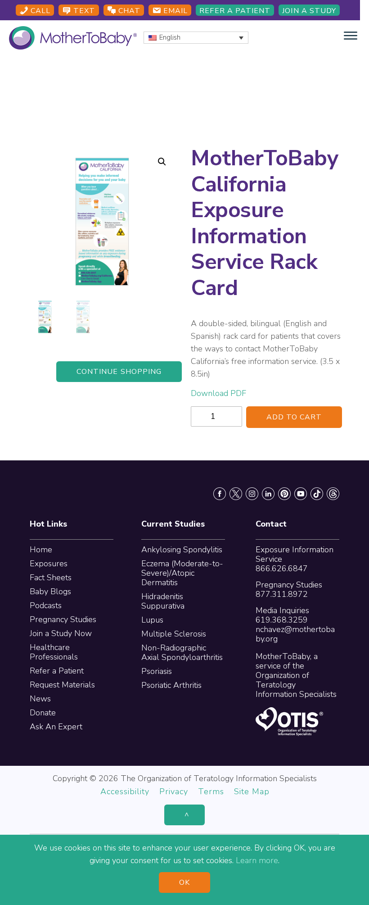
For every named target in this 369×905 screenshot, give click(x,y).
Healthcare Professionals (54, 652)
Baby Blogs (50, 591)
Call (39, 11)
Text (83, 11)
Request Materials (62, 684)
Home (41, 549)
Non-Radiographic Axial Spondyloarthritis (182, 652)
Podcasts (46, 605)
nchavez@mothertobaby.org (295, 634)
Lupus (152, 619)
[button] (162, 162)
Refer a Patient (234, 11)
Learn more (257, 860)
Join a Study (309, 11)
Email (174, 11)
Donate (43, 712)
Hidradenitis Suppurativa (162, 601)
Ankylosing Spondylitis (181, 549)
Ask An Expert (56, 726)
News (40, 698)
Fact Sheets (51, 577)
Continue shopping (119, 372)
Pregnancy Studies (63, 619)
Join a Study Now (61, 633)
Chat (128, 11)
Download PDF (218, 393)
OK (184, 882)
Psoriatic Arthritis (171, 685)
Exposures (49, 563)
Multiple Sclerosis (173, 633)
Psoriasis (156, 671)
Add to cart (294, 417)
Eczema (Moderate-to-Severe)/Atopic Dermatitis (182, 573)
